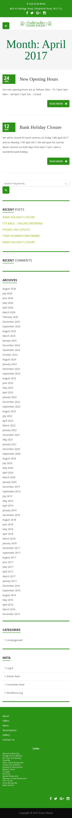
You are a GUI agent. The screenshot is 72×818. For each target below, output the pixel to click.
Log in (10, 668)
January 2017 (10, 581)
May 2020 (8, 467)
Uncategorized (14, 640)
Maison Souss (9, 769)
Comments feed (15, 684)
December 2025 (11, 321)
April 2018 (8, 533)
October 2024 (10, 354)
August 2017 (9, 557)
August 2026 (9, 288)
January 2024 (10, 364)
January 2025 (10, 340)
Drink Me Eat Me (10, 783)
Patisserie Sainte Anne (13, 767)
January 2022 (10, 430)
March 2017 (9, 576)
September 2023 (11, 373)
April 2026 (8, 307)
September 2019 (11, 491)
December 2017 (11, 548)
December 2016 (11, 585)
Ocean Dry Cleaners (11, 764)
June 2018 (8, 524)
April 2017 (8, 571)
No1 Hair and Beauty (12, 758)
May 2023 (8, 387)
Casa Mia (6, 760)
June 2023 (8, 383)
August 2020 (9, 458)
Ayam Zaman (8, 785)
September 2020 (11, 453)
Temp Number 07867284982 (21, 236)
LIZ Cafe (6, 771)
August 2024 (9, 359)
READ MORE (56, 103)
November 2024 (11, 350)
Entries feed (13, 676)
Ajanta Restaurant (10, 776)
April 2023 (8, 392)
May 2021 (8, 439)
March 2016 (9, 609)
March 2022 (9, 425)
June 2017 (8, 562)
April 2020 (8, 472)
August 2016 (9, 595)
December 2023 (11, 368)
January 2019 (10, 510)
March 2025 (9, 335)
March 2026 (9, 312)
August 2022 (9, 411)
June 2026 (8, 298)
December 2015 (11, 614)
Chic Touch (8, 780)
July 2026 (7, 293)
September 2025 (11, 326)
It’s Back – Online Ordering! (23, 223)
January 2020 (10, 482)
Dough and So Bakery (12, 755)
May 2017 (8, 566)
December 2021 (11, 434)
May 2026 (8, 302)
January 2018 (10, 543)
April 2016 (8, 604)
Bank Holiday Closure (40, 127)
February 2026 (10, 317)
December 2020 (11, 449)
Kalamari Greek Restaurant (15, 778)
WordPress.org (15, 692)
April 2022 (8, 420)
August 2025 (9, 331)
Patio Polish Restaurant (13, 762)
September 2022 (11, 406)
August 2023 (9, 378)
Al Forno (6, 774)
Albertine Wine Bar (11, 753)
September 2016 (11, 590)
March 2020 (9, 477)
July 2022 (7, 416)
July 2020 (7, 463)
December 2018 (11, 515)
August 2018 (9, 519)
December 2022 (11, 401)
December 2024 (11, 345)
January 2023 (10, 397)
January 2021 (10, 444)
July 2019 (7, 496)
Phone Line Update (16, 229)
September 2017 (11, 552)
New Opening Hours (39, 79)
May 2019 (8, 500)
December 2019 (11, 486)
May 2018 (8, 529)
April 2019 (8, 505)
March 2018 (9, 538)
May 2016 (8, 599)
